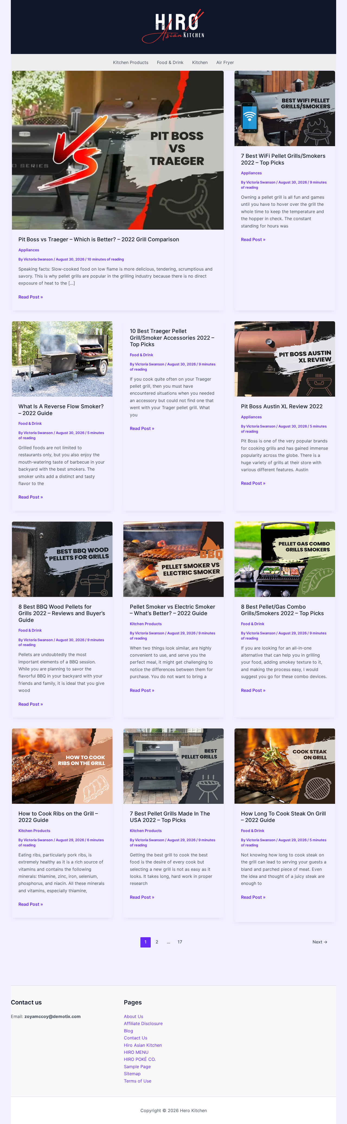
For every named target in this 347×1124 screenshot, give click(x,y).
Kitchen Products (146, 623)
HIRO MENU (136, 1052)
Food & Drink (30, 423)
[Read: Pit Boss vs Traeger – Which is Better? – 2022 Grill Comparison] (118, 149)
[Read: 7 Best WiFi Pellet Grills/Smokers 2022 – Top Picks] (284, 108)
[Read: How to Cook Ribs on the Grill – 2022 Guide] (62, 765)
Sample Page (137, 1066)
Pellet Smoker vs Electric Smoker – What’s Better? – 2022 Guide (172, 610)
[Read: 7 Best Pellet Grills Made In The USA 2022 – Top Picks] (173, 765)
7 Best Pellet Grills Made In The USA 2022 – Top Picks (170, 817)
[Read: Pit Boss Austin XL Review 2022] (284, 358)
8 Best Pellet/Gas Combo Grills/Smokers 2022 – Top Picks (282, 610)
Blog (128, 1030)
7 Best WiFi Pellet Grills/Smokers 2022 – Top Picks (283, 159)
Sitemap (132, 1073)
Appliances (28, 250)
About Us (133, 1016)
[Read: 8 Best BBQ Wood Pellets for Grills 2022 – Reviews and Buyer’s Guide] (62, 558)
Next (320, 942)
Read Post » (30, 297)
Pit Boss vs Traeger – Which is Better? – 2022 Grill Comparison (98, 239)
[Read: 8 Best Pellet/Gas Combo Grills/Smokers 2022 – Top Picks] (284, 558)
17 (180, 942)
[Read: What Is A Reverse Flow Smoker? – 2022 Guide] (62, 358)
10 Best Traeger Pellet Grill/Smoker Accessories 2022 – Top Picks (172, 338)
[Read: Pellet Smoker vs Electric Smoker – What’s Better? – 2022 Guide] (173, 558)
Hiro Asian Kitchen (143, 1045)
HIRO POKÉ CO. (140, 1059)
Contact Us (135, 1037)
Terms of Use (137, 1081)
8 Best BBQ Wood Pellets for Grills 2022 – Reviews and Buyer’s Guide (61, 613)
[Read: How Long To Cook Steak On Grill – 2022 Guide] (284, 765)
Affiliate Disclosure (143, 1023)
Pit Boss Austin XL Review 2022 (282, 406)
